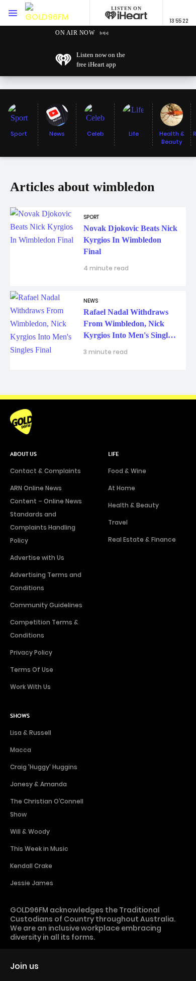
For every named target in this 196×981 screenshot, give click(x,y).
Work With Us (30, 686)
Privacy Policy (31, 652)
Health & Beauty (133, 505)
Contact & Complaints (45, 471)
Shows (20, 716)
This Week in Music (39, 848)
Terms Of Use (31, 669)
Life (113, 454)
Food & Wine (127, 471)
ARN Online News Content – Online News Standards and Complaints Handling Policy (46, 514)
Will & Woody (30, 831)
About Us (23, 454)
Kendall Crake (31, 865)
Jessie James (31, 883)
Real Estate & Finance (142, 539)
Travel (118, 522)
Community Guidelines (46, 605)
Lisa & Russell (30, 732)
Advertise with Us (37, 557)
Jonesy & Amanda (38, 784)
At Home (121, 488)
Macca (20, 749)
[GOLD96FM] (47, 13)
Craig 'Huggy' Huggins (43, 767)
